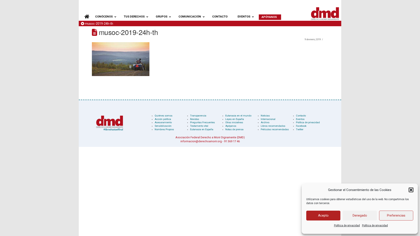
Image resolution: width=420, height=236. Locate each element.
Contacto (301, 115)
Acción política (163, 119)
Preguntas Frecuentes (202, 122)
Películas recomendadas (275, 129)
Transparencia (198, 115)
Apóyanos (230, 126)
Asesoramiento (163, 122)
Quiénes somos (163, 115)
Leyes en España (234, 119)
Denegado (360, 215)
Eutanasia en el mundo (238, 115)
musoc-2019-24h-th (99, 24)
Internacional (268, 119)
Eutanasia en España (201, 129)
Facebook (301, 126)
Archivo (265, 122)
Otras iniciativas (234, 122)
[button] (411, 190)
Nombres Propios (164, 129)
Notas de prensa (234, 129)
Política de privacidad (347, 225)
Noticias (265, 115)
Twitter (299, 129)
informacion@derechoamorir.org (201, 141)
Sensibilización (163, 126)
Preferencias (396, 215)
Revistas (194, 119)
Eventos (300, 119)
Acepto (323, 215)
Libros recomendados (273, 126)
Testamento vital (199, 126)
